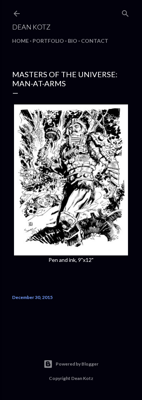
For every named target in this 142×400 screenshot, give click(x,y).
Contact (94, 40)
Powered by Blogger (77, 364)
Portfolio (48, 40)
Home (20, 40)
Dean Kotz (31, 27)
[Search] (125, 12)
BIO (72, 40)
